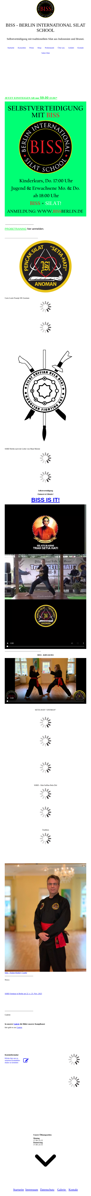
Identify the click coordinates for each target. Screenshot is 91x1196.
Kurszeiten (22, 48)
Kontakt (80, 48)
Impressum (31, 1189)
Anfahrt (71, 48)
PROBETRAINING (15, 228)
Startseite (10, 48)
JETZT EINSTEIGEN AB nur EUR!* (31, 97)
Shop (39, 48)
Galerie (16, 1024)
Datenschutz (47, 1189)
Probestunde (49, 48)
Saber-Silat (45, 53)
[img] (45, 9)
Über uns (61, 48)
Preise (31, 48)
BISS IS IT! (45, 500)
